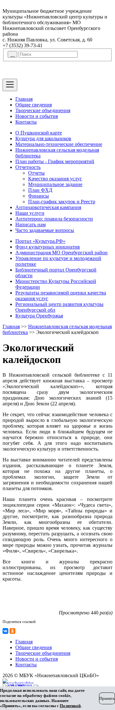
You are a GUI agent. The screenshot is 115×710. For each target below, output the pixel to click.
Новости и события (36, 116)
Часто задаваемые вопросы (44, 230)
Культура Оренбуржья (39, 315)
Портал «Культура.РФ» (40, 241)
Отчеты (36, 173)
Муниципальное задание (55, 184)
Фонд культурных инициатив (47, 247)
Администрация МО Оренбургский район (61, 252)
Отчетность (28, 167)
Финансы (38, 196)
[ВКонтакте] (5, 631)
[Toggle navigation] (10, 85)
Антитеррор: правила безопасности (54, 218)
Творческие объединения (42, 110)
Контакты (26, 122)
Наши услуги (29, 213)
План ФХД (40, 190)
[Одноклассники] (12, 631)
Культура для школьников (43, 138)
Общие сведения (33, 104)
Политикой (70, 705)
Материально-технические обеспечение (58, 144)
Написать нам (30, 224)
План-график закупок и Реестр (61, 201)
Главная (24, 99)
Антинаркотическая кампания (48, 207)
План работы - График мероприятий (54, 161)
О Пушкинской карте (38, 132)
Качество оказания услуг (55, 178)
